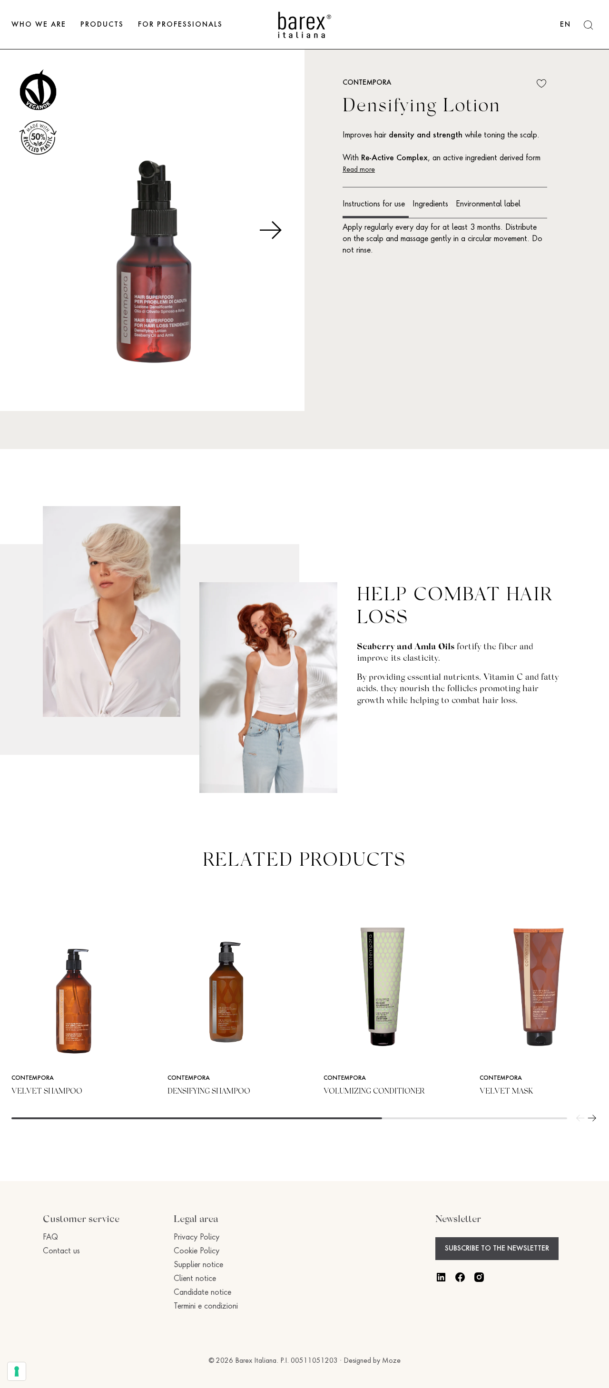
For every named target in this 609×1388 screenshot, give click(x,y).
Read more (359, 169)
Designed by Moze (372, 1361)
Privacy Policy (196, 1237)
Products (102, 24)
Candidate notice (202, 1293)
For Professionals (180, 24)
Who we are (38, 24)
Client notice (195, 1279)
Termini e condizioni (206, 1306)
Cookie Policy (196, 1251)
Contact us (61, 1251)
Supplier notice (198, 1265)
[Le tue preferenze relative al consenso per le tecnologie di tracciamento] (17, 1371)
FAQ (50, 1237)
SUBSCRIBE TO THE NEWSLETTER (497, 1248)
